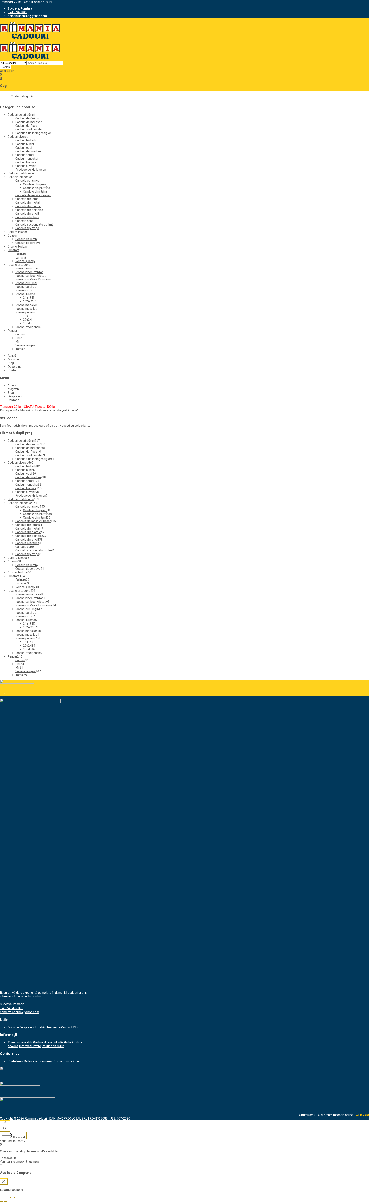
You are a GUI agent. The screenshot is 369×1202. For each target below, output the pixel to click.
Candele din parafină (36, 188)
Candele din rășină (35, 191)
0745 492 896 (17, 12)
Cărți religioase (18, 232)
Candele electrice (27, 217)
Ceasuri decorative (28, 243)
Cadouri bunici (24, 144)
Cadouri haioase (25, 162)
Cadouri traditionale (21, 173)
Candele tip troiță (27, 228)
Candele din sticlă (27, 213)
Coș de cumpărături (66, 1061)
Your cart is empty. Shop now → (21, 1161)
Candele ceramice (27, 180)
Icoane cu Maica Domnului (33, 279)
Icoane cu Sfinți (26, 283)
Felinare (20, 254)
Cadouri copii (23, 147)
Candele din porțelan (29, 210)
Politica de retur (53, 1046)
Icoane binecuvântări (29, 272)
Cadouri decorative (28, 151)
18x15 (27, 316)
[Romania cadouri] (30, 39)
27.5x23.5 (29, 301)
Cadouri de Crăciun (27, 118)
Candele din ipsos (35, 184)
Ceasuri (12, 235)
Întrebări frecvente (48, 1027)
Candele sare (24, 221)
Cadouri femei (24, 155)
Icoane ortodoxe (19, 265)
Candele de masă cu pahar (33, 195)
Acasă (12, 356)
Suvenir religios (25, 345)
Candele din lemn (26, 199)
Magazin (13, 359)
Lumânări (21, 257)
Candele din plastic (28, 206)
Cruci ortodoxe (18, 246)
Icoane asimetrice (27, 268)
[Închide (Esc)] (1, 1197)
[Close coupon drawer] (4, 1181)
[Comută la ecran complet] (9, 1197)
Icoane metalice (26, 309)
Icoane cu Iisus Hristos (30, 276)
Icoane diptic (24, 290)
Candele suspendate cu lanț (34, 224)
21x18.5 (28, 298)
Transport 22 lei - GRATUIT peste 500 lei (27, 407)
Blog (11, 363)
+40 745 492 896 (11, 1008)
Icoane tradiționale (28, 327)
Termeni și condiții (20, 1042)
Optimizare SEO (309, 1115)
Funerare (13, 250)
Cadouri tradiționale (28, 129)
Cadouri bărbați (25, 140)
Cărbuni (20, 334)
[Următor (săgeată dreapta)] (5, 1201)
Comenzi (46, 1061)
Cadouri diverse (18, 136)
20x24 (27, 319)
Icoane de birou (25, 287)
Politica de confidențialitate (52, 1042)
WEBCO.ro (362, 1115)
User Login (7, 71)
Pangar (12, 330)
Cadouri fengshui (26, 158)
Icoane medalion (26, 305)
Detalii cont (32, 1061)
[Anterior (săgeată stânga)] (1, 1201)
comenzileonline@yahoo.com (27, 16)
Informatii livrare (30, 1046)
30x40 (27, 323)
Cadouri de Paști (26, 126)
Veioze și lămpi (25, 261)
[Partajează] (5, 1197)
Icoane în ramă (25, 294)
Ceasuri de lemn (26, 239)
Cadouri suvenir (25, 166)
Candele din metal (27, 202)
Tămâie (20, 349)
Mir (17, 341)
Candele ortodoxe (20, 177)
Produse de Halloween (30, 169)
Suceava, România (20, 8)
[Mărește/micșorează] (13, 1197)
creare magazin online (338, 1115)
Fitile (18, 338)
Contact (13, 370)
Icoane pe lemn (25, 312)
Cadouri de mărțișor (28, 122)
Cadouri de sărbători (21, 115)
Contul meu (15, 1061)
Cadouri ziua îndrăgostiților (33, 133)
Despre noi (15, 366)
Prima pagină (8, 410)
